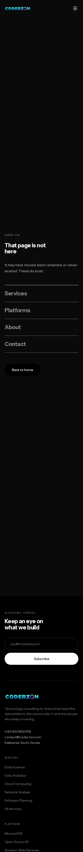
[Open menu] (75, 8)
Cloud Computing (18, 784)
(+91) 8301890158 (18, 731)
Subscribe (41, 659)
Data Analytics (15, 775)
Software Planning (18, 800)
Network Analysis (17, 792)
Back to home (22, 370)
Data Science (15, 767)
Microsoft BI (13, 833)
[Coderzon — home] (17, 8)
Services (16, 293)
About (13, 327)
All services (13, 809)
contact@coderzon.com (23, 737)
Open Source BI (16, 842)
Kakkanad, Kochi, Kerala (22, 743)
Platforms (17, 310)
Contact (15, 344)
